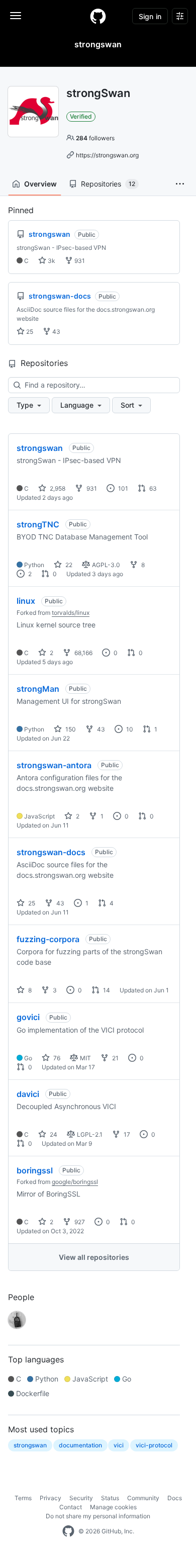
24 (52, 1134)
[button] (180, 184)
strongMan (38, 689)
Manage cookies (113, 1507)
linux (26, 601)
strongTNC (38, 524)
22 (68, 565)
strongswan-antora (54, 765)
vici (119, 1445)
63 (152, 488)
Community (143, 1498)
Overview (40, 183)
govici (28, 1017)
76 (56, 1058)
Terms (23, 1498)
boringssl (35, 1170)
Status (110, 1498)
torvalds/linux (70, 612)
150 (70, 729)
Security (81, 1498)
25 (29, 331)
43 (55, 331)
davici (28, 1094)
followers (95, 138)
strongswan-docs (51, 852)
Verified (81, 116)
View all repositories (94, 1257)
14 (106, 990)
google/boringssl (75, 1181)
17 (126, 1134)
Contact (70, 1507)
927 (79, 1222)
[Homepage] (98, 16)
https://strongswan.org (107, 155)
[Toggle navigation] (15, 15)
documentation (80, 1445)
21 (115, 1058)
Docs (174, 1498)
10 (129, 729)
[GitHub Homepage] (68, 1531)
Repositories (108, 183)
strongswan (40, 448)
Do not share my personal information (98, 1516)
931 (79, 260)
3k (50, 260)
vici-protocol (154, 1445)
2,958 (56, 488)
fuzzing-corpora (48, 939)
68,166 (82, 653)
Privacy (50, 1498)
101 (122, 488)
